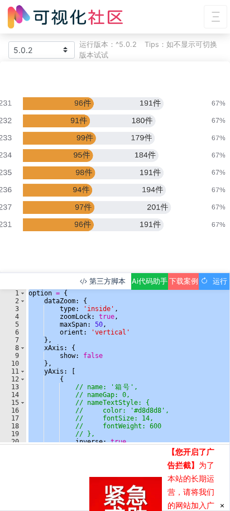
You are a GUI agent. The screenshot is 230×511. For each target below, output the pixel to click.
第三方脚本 (106, 281)
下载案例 (183, 281)
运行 (217, 281)
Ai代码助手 (149, 281)
